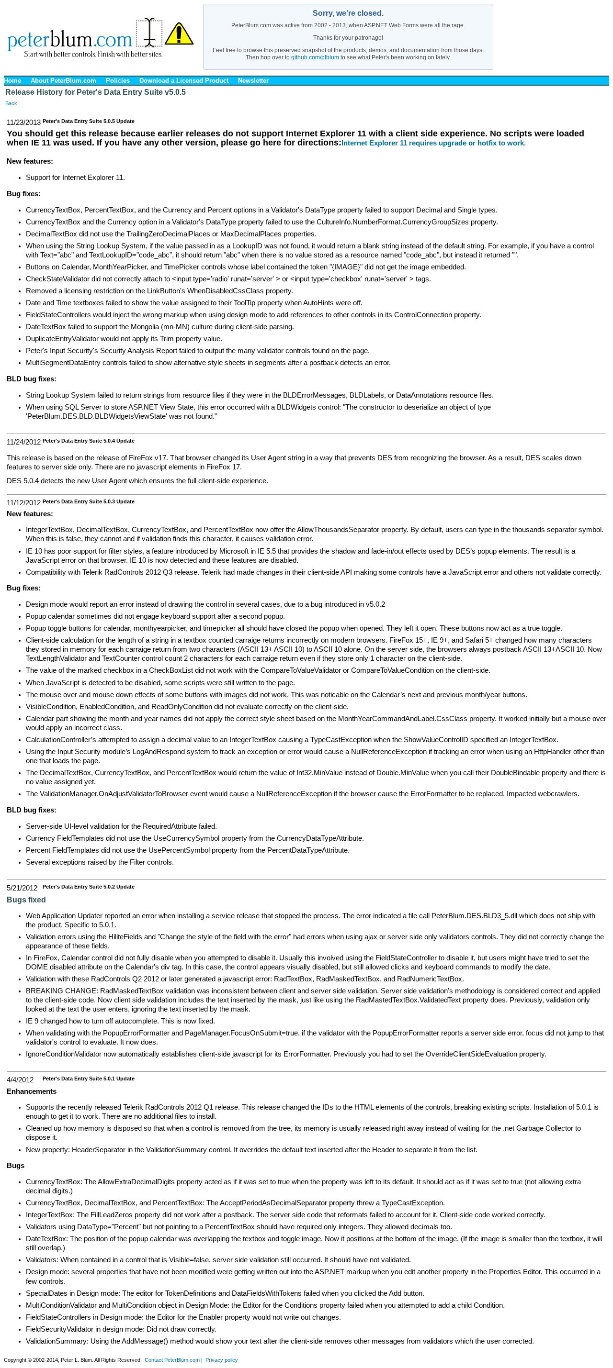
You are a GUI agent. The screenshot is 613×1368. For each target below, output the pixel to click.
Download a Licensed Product (183, 80)
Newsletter (253, 80)
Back (11, 103)
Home (12, 80)
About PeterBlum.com (63, 80)
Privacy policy (221, 1360)
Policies (118, 80)
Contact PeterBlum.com (172, 1360)
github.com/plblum (315, 57)
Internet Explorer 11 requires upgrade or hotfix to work (432, 143)
